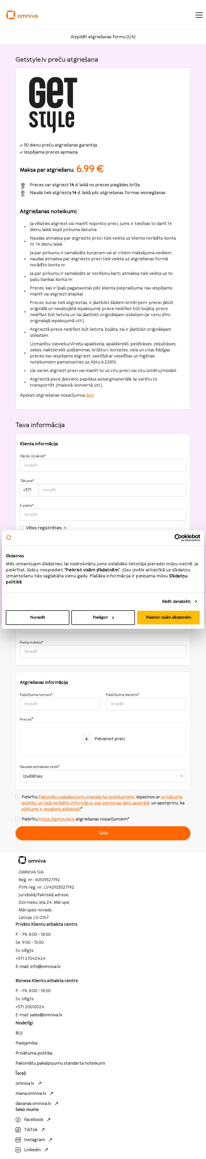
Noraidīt (37, 617)
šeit (90, 395)
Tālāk (103, 833)
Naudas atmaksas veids (40, 767)
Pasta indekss (31, 642)
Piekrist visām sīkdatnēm (168, 617)
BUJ (19, 1033)
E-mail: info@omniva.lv (38, 966)
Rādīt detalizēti (176, 601)
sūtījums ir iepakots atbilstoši (51, 809)
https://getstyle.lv (56, 819)
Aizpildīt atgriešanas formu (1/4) (103, 37)
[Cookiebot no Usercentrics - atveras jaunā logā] (178, 537)
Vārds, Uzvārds (32, 456)
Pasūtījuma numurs (36, 695)
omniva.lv (25, 1083)
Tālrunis (27, 481)
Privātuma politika (34, 1053)
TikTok (30, 1130)
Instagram (34, 1140)
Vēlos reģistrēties (44, 528)
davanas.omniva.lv (33, 1103)
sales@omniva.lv (46, 1015)
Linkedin (32, 1150)
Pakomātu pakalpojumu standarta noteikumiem (86, 797)
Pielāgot (100, 617)
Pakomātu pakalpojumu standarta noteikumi (60, 1063)
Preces (25, 719)
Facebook (33, 1120)
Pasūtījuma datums (122, 695)
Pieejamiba (26, 1043)
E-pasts (27, 505)
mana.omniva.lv (31, 1093)
